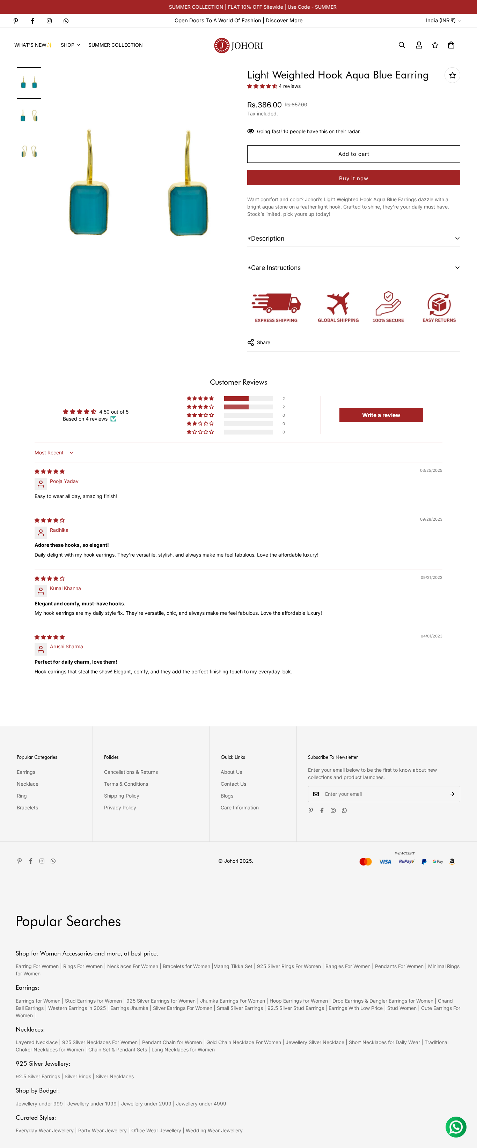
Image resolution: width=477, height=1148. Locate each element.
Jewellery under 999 (39, 1104)
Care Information (240, 807)
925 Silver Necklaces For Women (100, 1042)
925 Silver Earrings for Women (161, 1001)
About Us (231, 772)
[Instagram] (49, 21)
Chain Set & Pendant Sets (117, 1049)
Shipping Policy (121, 796)
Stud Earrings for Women (93, 1001)
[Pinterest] (15, 21)
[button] (451, 45)
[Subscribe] (452, 794)
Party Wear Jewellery (102, 1130)
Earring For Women (37, 966)
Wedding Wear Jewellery (214, 1130)
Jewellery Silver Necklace (315, 1042)
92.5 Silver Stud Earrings (295, 1008)
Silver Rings (78, 1076)
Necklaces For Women (132, 966)
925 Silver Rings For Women (289, 966)
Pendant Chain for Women (172, 1042)
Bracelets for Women (186, 966)
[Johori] (238, 45)
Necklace (27, 784)
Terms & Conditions (126, 784)
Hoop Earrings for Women (299, 1001)
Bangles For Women (348, 966)
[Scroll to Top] (463, 1110)
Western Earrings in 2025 (77, 1008)
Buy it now (353, 178)
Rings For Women (83, 966)
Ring (22, 796)
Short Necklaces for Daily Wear (384, 1042)
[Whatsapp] (66, 21)
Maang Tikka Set (232, 966)
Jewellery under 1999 (92, 1104)
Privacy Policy (120, 807)
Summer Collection (115, 45)
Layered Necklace (37, 1042)
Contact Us (233, 784)
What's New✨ (33, 45)
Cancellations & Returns (131, 772)
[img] (50, 471)
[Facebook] (32, 21)
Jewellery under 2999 (146, 1104)
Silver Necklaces (115, 1076)
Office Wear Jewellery (156, 1130)
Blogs (227, 796)
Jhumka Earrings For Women (232, 1001)
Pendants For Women (399, 966)
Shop (67, 45)
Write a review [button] (381, 414)
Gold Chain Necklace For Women (243, 1042)
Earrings (26, 772)
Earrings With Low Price (356, 1008)
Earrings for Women (38, 1001)
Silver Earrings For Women (182, 1008)
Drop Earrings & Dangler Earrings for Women (382, 1001)
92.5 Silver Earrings (38, 1076)
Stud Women (402, 1008)
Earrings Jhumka (129, 1008)
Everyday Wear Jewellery (45, 1130)
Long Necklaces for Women (183, 1049)
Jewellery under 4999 (201, 1104)
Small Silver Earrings (240, 1008)
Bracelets (27, 807)
